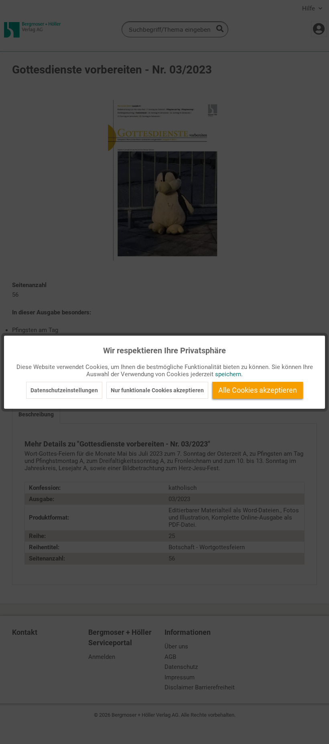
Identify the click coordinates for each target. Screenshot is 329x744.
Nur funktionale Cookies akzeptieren (157, 390)
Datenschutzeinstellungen (64, 390)
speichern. (229, 374)
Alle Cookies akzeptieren (257, 390)
